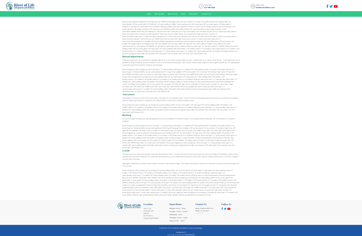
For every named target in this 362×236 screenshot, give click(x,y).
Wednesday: (173, 214)
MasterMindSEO (190, 235)
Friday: (171, 221)
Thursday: (172, 218)
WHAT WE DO (173, 14)
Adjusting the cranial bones (130, 163)
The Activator (126, 98)
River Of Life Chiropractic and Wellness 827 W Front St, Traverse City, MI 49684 (151, 213)
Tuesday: (172, 211)
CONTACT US (206, 14)
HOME (148, 14)
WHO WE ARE (159, 14)
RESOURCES (193, 14)
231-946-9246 (209, 7)
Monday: (172, 208)
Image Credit (199, 213)
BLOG (183, 14)
